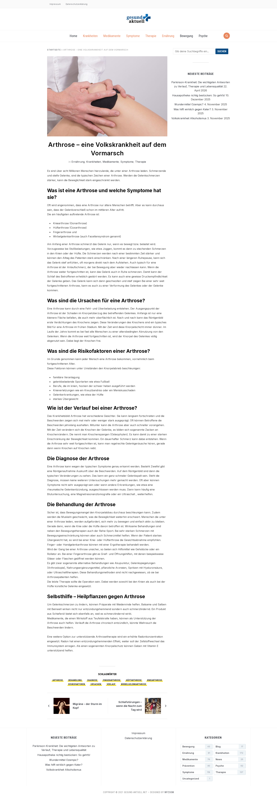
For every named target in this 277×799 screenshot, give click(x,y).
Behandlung (75, 680)
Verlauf (111, 684)
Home (73, 36)
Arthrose (57, 680)
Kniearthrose (154, 680)
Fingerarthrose (111, 680)
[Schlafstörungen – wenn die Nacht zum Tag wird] (153, 705)
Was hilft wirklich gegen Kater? (192, 109)
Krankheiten (90, 36)
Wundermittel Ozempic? (188, 104)
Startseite (54, 50)
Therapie (150, 36)
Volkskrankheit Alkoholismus (188, 118)
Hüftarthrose (134, 680)
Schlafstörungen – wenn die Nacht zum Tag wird (129, 705)
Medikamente (112, 36)
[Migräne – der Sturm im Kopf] (61, 705)
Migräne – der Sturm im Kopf (87, 705)
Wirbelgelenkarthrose (133, 684)
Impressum (55, 4)
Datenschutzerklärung (77, 4)
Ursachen (96, 684)
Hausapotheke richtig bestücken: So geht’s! (198, 95)
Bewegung (186, 36)
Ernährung (168, 36)
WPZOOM (169, 792)
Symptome (133, 36)
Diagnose (92, 680)
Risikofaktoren (76, 684)
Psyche (203, 36)
